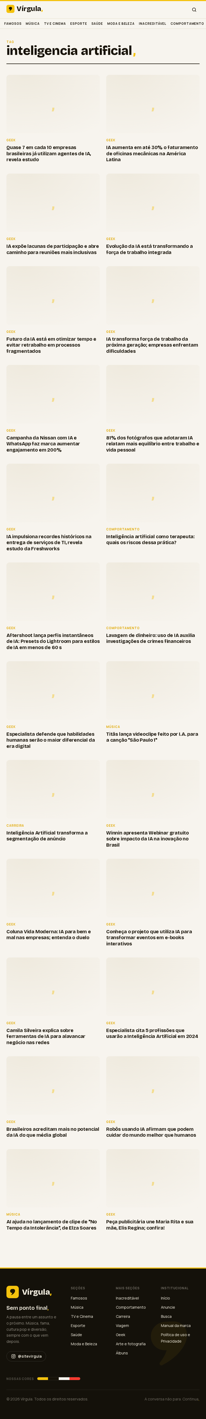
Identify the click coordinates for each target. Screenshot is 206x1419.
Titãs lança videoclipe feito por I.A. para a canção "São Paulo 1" (152, 737)
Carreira (123, 1316)
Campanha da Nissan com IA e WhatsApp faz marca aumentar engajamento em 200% (43, 444)
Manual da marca (176, 1325)
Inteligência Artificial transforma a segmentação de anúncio (47, 836)
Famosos (12, 24)
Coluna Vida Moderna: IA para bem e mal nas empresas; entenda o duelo (48, 935)
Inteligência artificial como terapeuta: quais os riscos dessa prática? (150, 540)
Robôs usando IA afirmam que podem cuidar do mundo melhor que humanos (151, 1132)
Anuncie (168, 1307)
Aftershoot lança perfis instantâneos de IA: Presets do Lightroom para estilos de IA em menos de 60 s (53, 641)
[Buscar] (194, 9)
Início (165, 1298)
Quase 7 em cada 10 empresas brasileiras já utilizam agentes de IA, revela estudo (48, 154)
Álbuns (122, 1352)
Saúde (97, 24)
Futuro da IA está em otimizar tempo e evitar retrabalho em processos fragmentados (51, 345)
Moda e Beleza (121, 24)
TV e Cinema (55, 24)
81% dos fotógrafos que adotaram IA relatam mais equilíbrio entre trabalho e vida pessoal (152, 444)
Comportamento (187, 24)
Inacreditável (152, 24)
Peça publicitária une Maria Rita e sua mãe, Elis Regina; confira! (149, 1225)
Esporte (78, 24)
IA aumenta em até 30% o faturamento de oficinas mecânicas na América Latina (152, 154)
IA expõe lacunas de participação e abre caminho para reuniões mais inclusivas (52, 249)
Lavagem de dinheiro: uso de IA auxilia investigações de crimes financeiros (150, 638)
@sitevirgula (30, 1356)
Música (33, 24)
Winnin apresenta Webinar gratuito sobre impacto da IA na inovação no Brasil (147, 839)
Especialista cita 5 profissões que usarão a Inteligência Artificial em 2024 (152, 1033)
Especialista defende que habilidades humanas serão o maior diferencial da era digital (50, 740)
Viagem (122, 1325)
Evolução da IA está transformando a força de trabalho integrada (149, 249)
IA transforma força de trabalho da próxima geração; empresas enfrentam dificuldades (152, 345)
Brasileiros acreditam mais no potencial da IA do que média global (52, 1132)
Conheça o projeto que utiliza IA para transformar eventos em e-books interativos (149, 938)
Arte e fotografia (131, 1343)
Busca (166, 1316)
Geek (120, 1334)
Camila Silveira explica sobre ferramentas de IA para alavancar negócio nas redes (45, 1036)
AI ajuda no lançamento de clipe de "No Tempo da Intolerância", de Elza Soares (51, 1225)
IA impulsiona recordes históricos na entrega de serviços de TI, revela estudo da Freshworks (48, 543)
